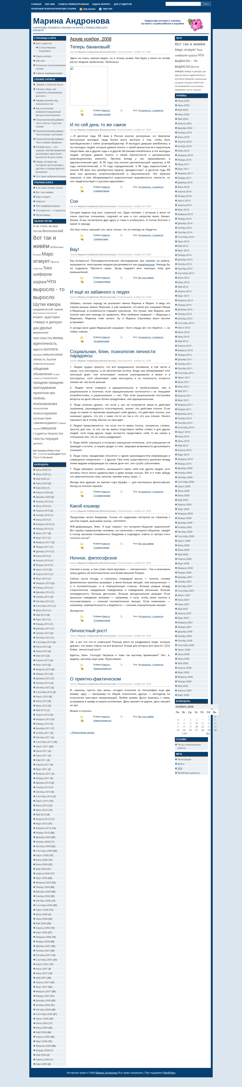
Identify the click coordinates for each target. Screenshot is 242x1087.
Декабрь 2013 (43, 628)
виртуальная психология (45, 312)
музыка (37, 354)
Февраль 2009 (43, 882)
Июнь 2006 (42, 1027)
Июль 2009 (42, 859)
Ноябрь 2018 (43, 515)
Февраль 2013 (43, 669)
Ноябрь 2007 (43, 950)
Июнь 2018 (42, 519)
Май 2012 (41, 710)
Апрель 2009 (43, 873)
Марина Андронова (71, 20)
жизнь (58, 337)
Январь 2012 (43, 723)
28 (202, 730)
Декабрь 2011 (43, 728)
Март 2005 (41, 1063)
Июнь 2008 (42, 918)
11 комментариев (102, 620)
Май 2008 (41, 923)
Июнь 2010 (42, 809)
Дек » (209, 733)
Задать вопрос (101, 4)
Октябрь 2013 (43, 637)
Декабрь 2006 (43, 1000)
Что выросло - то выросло (49, 289)
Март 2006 (41, 1041)
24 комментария (101, 341)
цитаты (38, 443)
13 (196, 723)
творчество (55, 433)
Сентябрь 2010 (44, 796)
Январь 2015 (43, 587)
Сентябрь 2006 (44, 1014)
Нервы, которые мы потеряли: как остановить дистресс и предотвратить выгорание (50, 166)
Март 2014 (41, 619)
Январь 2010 (43, 832)
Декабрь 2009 (43, 837)
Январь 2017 (43, 546)
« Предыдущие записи (82, 732)
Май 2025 (41, 478)
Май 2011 (41, 760)
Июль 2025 (42, 469)
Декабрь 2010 (43, 782)
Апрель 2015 (43, 574)
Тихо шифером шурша (48, 205)
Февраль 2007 (43, 991)
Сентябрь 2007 (44, 959)
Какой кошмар (85, 505)
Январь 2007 (43, 995)
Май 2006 (41, 1032)
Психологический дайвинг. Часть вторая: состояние (50, 132)
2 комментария (101, 239)
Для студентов (123, 4)
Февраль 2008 (43, 936)
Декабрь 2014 (43, 592)
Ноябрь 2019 (43, 501)
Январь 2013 (43, 673)
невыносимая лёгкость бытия (48, 356)
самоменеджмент (45, 422)
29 (209, 730)
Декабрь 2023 (43, 496)
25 (184, 730)
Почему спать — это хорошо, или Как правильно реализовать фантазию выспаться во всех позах (51, 152)
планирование (50, 378)
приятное (41, 392)
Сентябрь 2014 (44, 605)
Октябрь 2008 (43, 900)
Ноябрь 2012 (43, 682)
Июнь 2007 (42, 973)
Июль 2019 (42, 505)
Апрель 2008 (43, 927)
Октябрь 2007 (43, 955)
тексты (39, 438)
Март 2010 (41, 823)
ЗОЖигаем (56, 247)
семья (62, 423)
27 (196, 730)
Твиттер (107, 9)
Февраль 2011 (43, 773)
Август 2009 (42, 855)
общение (41, 368)
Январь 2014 (43, 623)
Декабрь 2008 (43, 891)
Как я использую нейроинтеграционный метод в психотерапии (48, 112)
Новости (40, 201)
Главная (36, 4)
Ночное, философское (93, 557)
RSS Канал (89, 9)
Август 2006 (42, 1018)
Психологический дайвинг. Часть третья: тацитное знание (50, 123)
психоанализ (45, 403)
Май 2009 (41, 868)
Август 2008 (42, 909)
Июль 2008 (42, 914)
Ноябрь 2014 (43, 596)
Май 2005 (41, 1054)
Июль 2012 (42, 701)
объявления (42, 373)
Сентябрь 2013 (44, 642)
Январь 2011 (43, 778)
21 (202, 726)
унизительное (146, 264)
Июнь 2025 (42, 474)
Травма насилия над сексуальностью (47, 102)
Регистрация (184, 759)
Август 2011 (42, 746)
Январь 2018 (43, 528)
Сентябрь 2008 (44, 905)
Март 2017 (41, 537)
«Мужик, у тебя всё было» (50, 84)
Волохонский (53, 230)
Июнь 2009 (42, 864)
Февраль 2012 (43, 719)
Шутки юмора (43, 214)
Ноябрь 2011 (43, 732)
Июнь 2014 (42, 610)
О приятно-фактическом (95, 678)
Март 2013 (41, 664)
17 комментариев (102, 281)
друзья (46, 327)
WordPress (169, 1072)
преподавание (44, 387)
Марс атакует (43, 196)
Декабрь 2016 (43, 551)
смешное (48, 428)
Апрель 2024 (43, 492)
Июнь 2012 (42, 705)
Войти (181, 763)
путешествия (42, 418)
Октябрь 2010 (43, 791)
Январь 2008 (43, 941)
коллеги (51, 349)
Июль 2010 (42, 805)
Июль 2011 (42, 750)
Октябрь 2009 (43, 846)
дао (36, 327)
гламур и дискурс (47, 321)
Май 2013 (41, 655)
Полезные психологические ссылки (53, 9)
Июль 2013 (42, 646)
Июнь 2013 (42, 651)
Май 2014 (41, 614)
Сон (74, 201)
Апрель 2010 (43, 818)
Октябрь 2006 (43, 1009)
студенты (40, 433)
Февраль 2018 (43, 524)
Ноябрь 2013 (43, 633)
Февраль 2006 (43, 1045)
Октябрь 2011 (43, 737)
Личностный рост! (88, 630)
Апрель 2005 (43, 1059)
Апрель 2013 (43, 660)
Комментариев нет (103, 668)
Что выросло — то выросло (50, 210)
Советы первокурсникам (73, 4)
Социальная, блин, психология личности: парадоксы (113, 353)
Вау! (74, 249)
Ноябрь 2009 (43, 841)
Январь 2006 (43, 1050)
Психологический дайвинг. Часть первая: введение (50, 140)
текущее (51, 438)
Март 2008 (41, 932)
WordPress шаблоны (189, 772)
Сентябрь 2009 (44, 850)
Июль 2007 (42, 968)
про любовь (44, 395)
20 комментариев (102, 114)
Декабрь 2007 (43, 946)
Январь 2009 (43, 887)
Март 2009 (41, 877)
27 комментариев (102, 495)
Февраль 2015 (43, 583)
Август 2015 (42, 569)
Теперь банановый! (90, 46)
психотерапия (45, 412)
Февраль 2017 (43, 542)
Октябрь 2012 (43, 687)
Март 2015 (41, 578)
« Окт (184, 733)
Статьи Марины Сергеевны (47, 49)
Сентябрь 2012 (44, 691)
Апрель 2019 (43, 510)
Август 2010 (42, 800)
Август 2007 (42, 964)
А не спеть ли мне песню (49, 187)
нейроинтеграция (44, 363)
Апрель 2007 (43, 982)
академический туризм (48, 309)
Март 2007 (41, 986)
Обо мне (50, 4)
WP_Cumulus (40, 453)
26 (190, 730)
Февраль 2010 (43, 828)
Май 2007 (41, 977)
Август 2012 (42, 696)
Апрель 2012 (43, 714)
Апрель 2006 (43, 1036)
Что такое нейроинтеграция (51, 176)
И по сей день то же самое (98, 124)
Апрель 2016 (43, 560)
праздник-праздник (48, 382)
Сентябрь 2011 (44, 741)
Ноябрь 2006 (43, 1004)
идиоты (38, 349)
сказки (36, 428)
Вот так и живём (44, 192)
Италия (37, 254)
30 (215, 730)
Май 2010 (41, 814)
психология (40, 408)
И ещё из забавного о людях (100, 291)
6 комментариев (101, 191)
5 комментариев (101, 547)
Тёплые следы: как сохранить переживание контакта (49, 92)
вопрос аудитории (46, 317)
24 (178, 730)
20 (196, 726)
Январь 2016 (43, 564)
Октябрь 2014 (43, 601)
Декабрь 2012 (43, 678)
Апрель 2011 (43, 764)
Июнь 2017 (42, 533)
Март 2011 (41, 769)
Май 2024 (41, 487)
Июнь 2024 (42, 483)
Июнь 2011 (42, 755)
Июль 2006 (42, 1023)
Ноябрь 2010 (43, 787)
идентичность (45, 343)
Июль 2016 (42, 555)
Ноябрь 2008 (43, 896)
